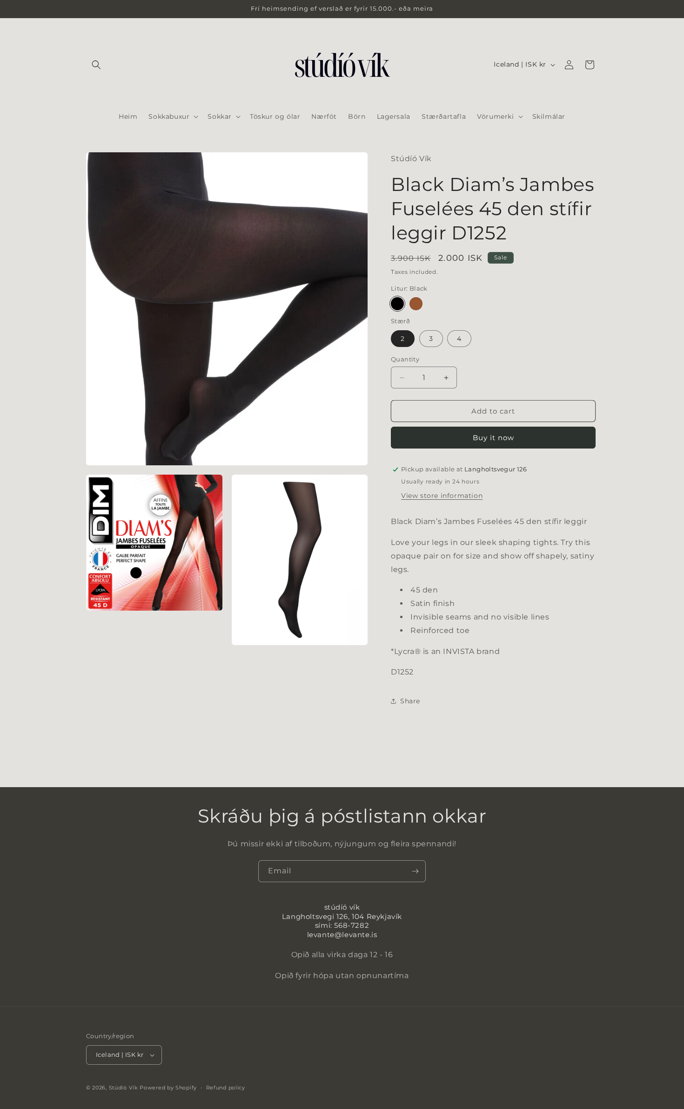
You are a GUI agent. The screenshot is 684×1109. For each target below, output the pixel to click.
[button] (96, 64)
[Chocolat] (415, 303)
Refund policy (225, 1087)
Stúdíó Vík (123, 1087)
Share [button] (410, 701)
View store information (442, 495)
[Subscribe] (415, 871)
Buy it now (493, 437)
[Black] (397, 303)
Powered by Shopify (168, 1087)
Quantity (405, 359)
